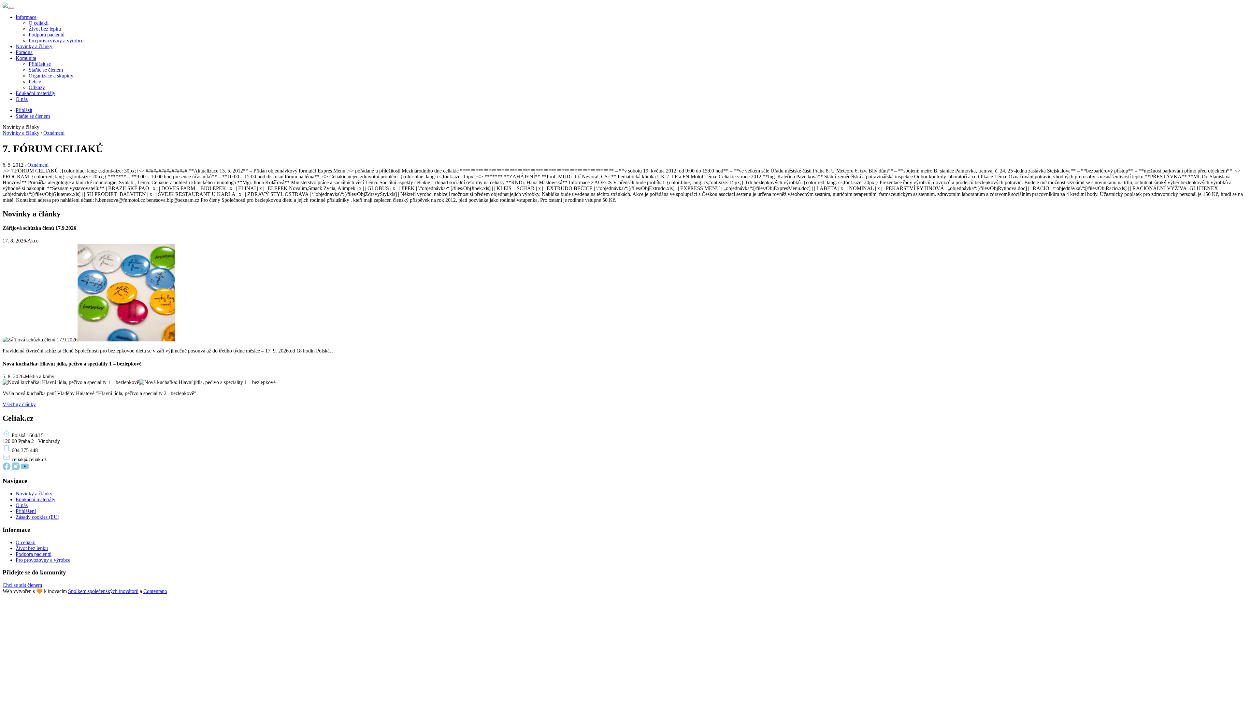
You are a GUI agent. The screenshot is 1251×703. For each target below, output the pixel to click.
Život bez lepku (45, 29)
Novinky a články (34, 46)
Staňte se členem (46, 70)
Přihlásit (24, 110)
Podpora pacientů (47, 34)
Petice (35, 81)
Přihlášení (26, 511)
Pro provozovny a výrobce (56, 40)
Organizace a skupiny (51, 75)
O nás (22, 99)
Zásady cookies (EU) (37, 517)
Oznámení (54, 133)
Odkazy (37, 87)
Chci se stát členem (22, 585)
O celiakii (39, 23)
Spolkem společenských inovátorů (103, 591)
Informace (26, 17)
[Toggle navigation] (11, 8)
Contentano (155, 591)
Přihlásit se (40, 64)
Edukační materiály (35, 93)
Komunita (26, 58)
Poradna (24, 52)
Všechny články (19, 404)
